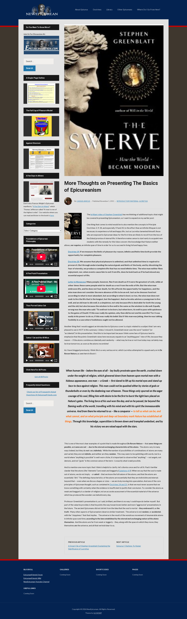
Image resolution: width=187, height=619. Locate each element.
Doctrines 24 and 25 (118, 484)
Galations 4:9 (124, 470)
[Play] (27, 264)
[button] (41, 321)
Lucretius (143, 201)
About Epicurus (81, 9)
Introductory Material (127, 201)
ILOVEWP (98, 613)
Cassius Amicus (83, 201)
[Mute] (52, 264)
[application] (41, 257)
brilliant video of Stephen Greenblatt (106, 214)
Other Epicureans (124, 9)
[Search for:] (41, 61)
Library (109, 9)
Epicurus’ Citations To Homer (128, 546)
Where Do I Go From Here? (148, 9)
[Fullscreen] (56, 264)
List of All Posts (41, 377)
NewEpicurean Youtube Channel (36, 582)
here (52, 215)
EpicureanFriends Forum (33, 575)
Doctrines (97, 9)
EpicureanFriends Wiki (32, 578)
